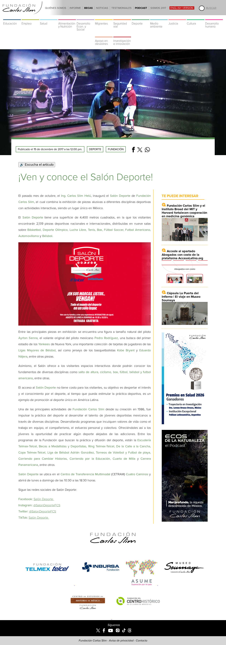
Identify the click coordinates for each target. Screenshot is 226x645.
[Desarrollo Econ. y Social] (85, 17)
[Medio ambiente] (159, 17)
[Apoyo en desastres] (104, 35)
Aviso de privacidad (121, 640)
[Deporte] (140, 17)
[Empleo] (30, 17)
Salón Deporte (44, 499)
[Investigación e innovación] (122, 35)
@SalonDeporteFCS (46, 505)
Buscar (211, 8)
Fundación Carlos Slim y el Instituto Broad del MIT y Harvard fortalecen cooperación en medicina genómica (184, 211)
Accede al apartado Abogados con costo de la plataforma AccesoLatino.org (182, 254)
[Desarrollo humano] (214, 17)
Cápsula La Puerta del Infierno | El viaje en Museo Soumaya (181, 296)
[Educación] (12, 17)
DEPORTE (95, 149)
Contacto (141, 640)
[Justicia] (177, 17)
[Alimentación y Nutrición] (67, 17)
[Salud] (49, 17)
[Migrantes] (104, 17)
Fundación (116, 149)
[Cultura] (195, 17)
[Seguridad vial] (122, 17)
